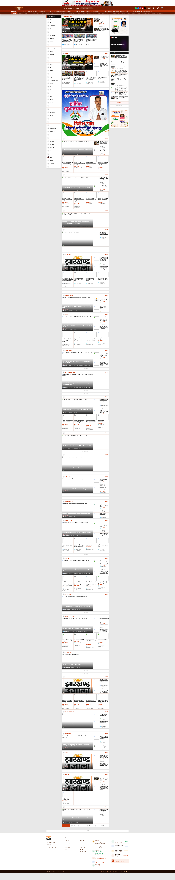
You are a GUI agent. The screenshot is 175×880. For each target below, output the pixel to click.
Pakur (120, 7)
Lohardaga (115, 7)
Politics (67, 839)
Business (68, 841)
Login (149, 2)
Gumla (84, 7)
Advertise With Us (84, 837)
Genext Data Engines (125, 865)
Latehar (109, 7)
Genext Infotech (110, 865)
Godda (79, 7)
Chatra (43, 7)
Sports (67, 843)
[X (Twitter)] (145, 2)
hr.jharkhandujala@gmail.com (101, 856)
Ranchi (134, 7)
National (68, 837)
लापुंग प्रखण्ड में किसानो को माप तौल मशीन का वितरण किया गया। (68, 5)
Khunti (99, 7)
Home (65, 2)
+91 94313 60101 (98, 845)
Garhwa (70, 7)
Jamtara (94, 7)
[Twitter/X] (50, 841)
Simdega (154, 7)
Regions (77, 2)
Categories (71, 2)
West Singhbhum (161, 7)
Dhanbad (53, 7)
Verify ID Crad (83, 845)
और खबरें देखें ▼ (119, 97)
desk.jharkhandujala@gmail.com (101, 859)
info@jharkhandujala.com (100, 852)
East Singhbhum (64, 7)
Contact (81, 836)
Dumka (58, 7)
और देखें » (106, 47)
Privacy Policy (83, 839)
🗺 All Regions (32, 7)
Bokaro (38, 7)
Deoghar (48, 7)
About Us (82, 834)
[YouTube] (143, 2)
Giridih (75, 7)
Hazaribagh (89, 7)
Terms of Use (82, 841)
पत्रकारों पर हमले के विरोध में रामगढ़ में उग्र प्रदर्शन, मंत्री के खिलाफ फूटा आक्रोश (41, 5)
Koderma (104, 7)
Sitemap (81, 843)
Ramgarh (129, 7)
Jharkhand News (69, 836)
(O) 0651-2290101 (99, 847)
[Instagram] (140, 2)
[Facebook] (138, 2)
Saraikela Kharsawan (147, 7)
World (27, 7)
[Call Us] (136, 2)
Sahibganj (139, 7)
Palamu (124, 7)
